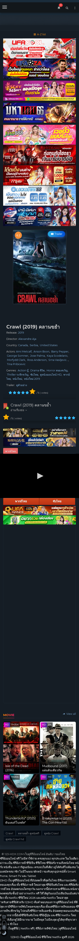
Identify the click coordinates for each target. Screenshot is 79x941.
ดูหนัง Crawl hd (15, 839)
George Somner (17, 355)
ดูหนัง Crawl (51, 833)
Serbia (34, 345)
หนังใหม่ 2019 (32, 378)
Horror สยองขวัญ (57, 370)
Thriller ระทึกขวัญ (17, 374)
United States (49, 345)
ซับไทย (34, 374)
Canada (23, 345)
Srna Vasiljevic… (58, 359)
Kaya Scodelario (57, 355)
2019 (21, 332)
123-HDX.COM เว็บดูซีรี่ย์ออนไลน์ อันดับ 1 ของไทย (35, 854)
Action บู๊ (23, 370)
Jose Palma (37, 355)
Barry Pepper (59, 351)
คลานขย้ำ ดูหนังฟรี (28, 833)
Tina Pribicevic (16, 364)
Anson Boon (41, 351)
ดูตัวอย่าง (21, 385)
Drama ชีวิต (37, 370)
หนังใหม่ (17, 378)
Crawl (9, 833)
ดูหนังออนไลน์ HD (51, 374)
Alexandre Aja (27, 338)
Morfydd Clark (16, 359)
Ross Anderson (37, 359)
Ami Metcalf (24, 351)
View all (71, 713)
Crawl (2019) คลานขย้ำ (31, 405)
